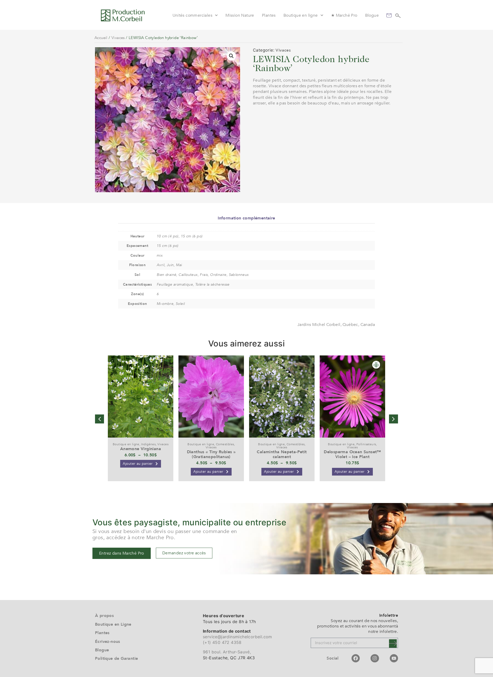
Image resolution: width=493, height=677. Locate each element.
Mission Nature (239, 15)
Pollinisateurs (366, 444)
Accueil (101, 37)
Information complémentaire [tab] (246, 218)
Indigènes (148, 444)
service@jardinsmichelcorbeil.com (237, 636)
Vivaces (118, 37)
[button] (231, 56)
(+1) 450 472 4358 (222, 642)
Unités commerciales (193, 15)
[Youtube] (394, 658)
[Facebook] (356, 658)
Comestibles (225, 444)
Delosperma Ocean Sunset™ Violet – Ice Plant (352, 454)
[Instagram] (375, 658)
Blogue (372, 15)
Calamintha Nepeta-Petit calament (282, 454)
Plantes (269, 15)
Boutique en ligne (300, 15)
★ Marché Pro (344, 15)
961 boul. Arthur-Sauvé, (227, 651)
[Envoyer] (393, 643)
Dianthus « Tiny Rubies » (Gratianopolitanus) (211, 454)
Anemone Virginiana (140, 449)
